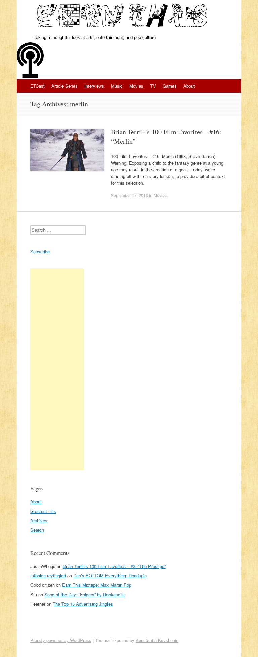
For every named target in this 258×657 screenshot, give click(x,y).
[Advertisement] (57, 369)
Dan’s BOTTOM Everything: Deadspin (110, 575)
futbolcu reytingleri (48, 575)
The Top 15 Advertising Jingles (83, 604)
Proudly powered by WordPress (60, 640)
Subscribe (40, 251)
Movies (136, 86)
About (189, 86)
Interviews (94, 86)
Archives (38, 520)
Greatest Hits (43, 511)
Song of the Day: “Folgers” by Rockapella (84, 594)
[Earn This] (123, 17)
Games (170, 86)
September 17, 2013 (129, 195)
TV (153, 86)
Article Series (64, 86)
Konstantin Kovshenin (157, 640)
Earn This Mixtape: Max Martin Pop (96, 585)
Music (117, 86)
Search (37, 530)
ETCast (37, 86)
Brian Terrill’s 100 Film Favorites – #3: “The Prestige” (114, 566)
